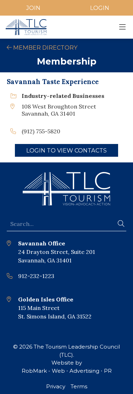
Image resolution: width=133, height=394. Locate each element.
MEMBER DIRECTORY (45, 47)
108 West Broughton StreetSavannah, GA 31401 (59, 110)
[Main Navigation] (122, 27)
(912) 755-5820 (41, 131)
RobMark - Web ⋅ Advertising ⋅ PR (67, 370)
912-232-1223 (36, 275)
